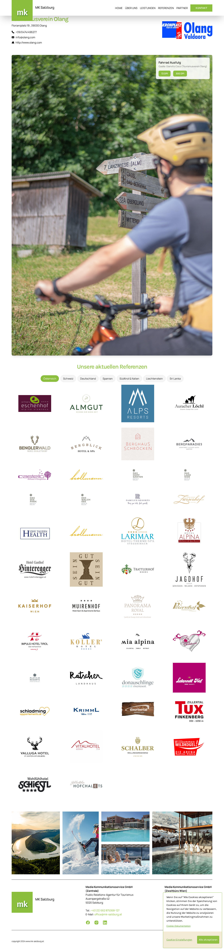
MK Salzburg (44, 7)
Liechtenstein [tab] (154, 378)
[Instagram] (96, 922)
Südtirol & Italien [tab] (129, 378)
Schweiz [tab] (68, 378)
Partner (182, 8)
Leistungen (147, 8)
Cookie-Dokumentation (178, 926)
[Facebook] (88, 922)
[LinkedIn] (105, 922)
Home (118, 8)
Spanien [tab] (108, 378)
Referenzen (166, 8)
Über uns (131, 8)
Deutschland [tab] (88, 378)
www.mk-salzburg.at (35, 941)
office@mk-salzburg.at (108, 914)
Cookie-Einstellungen (179, 939)
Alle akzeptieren (208, 939)
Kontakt (201, 7)
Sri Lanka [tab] (175, 378)
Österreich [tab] (49, 378)
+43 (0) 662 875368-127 (105, 910)
